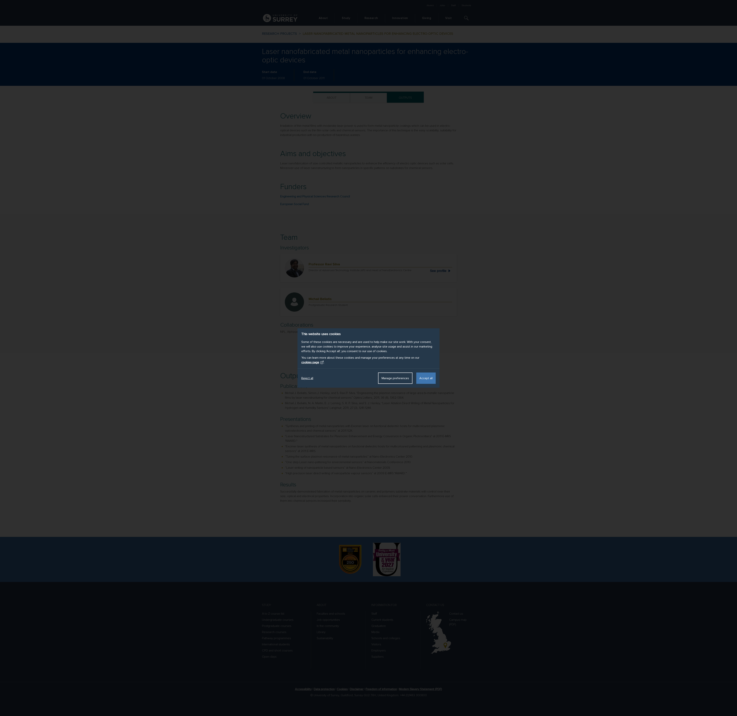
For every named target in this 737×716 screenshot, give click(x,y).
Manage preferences (395, 378)
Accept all (426, 378)
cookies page (310, 362)
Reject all (307, 378)
